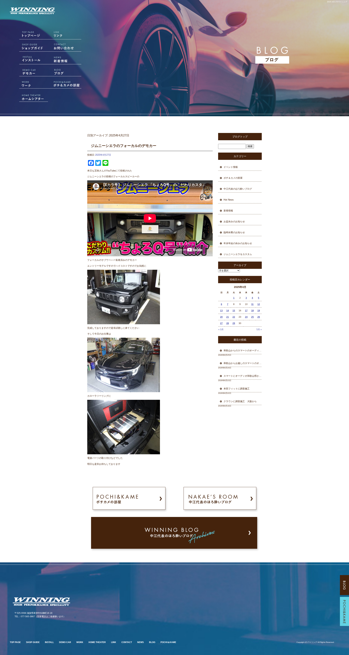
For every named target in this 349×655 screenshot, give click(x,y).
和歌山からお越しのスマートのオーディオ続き (243, 363)
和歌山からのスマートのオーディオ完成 (243, 350)
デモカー (29, 72)
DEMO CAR (65, 642)
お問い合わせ (67, 48)
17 (246, 310)
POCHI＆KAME (168, 642)
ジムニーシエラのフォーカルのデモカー (123, 146)
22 (233, 317)
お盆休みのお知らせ (234, 221)
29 (233, 323)
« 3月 (221, 329)
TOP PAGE (15, 642)
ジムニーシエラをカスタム (238, 254)
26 (258, 317)
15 (233, 310)
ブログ (67, 72)
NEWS (140, 642)
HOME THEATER (97, 642)
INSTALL (49, 642)
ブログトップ (240, 136)
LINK (113, 642)
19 (258, 310)
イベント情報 (231, 167)
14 (227, 310)
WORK (79, 642)
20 (221, 317)
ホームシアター (29, 96)
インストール (29, 60)
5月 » (259, 329)
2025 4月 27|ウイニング (337, 2)
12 (258, 304)
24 (246, 317)
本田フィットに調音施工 (237, 388)
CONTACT (126, 642)
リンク (67, 36)
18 (252, 310)
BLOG (152, 642)
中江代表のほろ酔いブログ (238, 188)
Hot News (229, 199)
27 (221, 323)
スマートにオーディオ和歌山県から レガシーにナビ (243, 376)
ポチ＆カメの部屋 (67, 84)
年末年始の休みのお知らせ (238, 243)
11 (252, 304)
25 (252, 317)
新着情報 (67, 60)
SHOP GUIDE (33, 642)
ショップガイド (29, 48)
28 (227, 323)
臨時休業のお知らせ (234, 232)
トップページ (29, 36)
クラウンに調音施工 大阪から (240, 401)
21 (227, 317)
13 (221, 310)
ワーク (29, 84)
